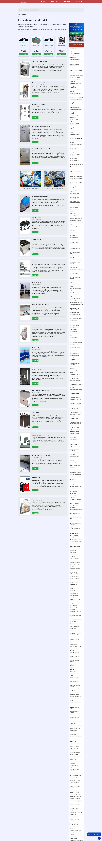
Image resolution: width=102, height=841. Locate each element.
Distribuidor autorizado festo (76, 318)
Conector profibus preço (75, 240)
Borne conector (73, 169)
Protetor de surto (74, 671)
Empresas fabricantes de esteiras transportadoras (75, 423)
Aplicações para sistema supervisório (75, 65)
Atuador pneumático (74, 68)
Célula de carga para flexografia (74, 194)
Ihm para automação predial (76, 486)
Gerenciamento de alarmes (76, 470)
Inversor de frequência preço (76, 544)
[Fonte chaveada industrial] (23, 40)
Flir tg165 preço (73, 442)
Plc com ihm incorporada (75, 623)
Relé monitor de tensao (75, 746)
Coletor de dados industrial (76, 218)
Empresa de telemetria (75, 374)
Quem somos (66, 1)
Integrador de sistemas (75, 521)
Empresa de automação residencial (75, 367)
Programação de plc (74, 641)
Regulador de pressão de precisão (75, 699)
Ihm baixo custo (73, 479)
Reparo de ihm (73, 759)
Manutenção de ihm (74, 576)
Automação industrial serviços (74, 127)
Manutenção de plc (74, 582)
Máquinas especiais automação (74, 596)
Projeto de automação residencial (75, 661)
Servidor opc (72, 790)
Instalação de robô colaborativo (74, 506)
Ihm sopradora (73, 488)
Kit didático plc (73, 552)
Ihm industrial (73, 481)
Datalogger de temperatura (76, 302)
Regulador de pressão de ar (76, 696)
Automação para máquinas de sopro (76, 141)
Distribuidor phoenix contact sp (76, 347)
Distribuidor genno (74, 340)
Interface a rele (73, 530)
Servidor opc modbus (74, 792)
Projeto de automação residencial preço (75, 664)
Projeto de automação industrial (75, 653)
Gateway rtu (72, 467)
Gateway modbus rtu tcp (75, 465)
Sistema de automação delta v (76, 801)
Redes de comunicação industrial (75, 686)
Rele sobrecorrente (74, 754)
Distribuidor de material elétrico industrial (75, 328)
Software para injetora (23, 17)
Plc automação (73, 621)
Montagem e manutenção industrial (75, 616)
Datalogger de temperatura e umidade (76, 305)
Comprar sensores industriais (74, 229)
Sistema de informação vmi (76, 812)
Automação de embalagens (76, 72)
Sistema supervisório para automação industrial (75, 831)
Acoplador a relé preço (75, 51)
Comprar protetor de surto (76, 226)
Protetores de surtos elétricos (74, 674)
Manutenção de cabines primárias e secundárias (75, 569)
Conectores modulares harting (75, 253)
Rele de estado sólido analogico (74, 708)
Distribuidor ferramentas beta (75, 334)
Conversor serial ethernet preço (75, 289)
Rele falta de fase (73, 739)
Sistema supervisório (74, 817)
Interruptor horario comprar (76, 539)
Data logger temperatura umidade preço (75, 299)
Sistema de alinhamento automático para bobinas (75, 795)
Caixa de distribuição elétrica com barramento (76, 179)
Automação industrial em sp (76, 109)
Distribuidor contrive (74, 323)
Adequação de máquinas (75, 53)
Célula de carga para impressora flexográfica (75, 202)
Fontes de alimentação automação (75, 449)
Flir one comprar (73, 439)
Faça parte (79, 1)
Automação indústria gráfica (76, 99)
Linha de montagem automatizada (74, 559)
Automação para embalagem (76, 138)
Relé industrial (73, 741)
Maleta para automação (75, 562)
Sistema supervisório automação (74, 820)
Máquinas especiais (74, 593)
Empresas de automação (75, 397)
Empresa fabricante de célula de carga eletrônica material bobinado (76, 386)
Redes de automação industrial (74, 682)
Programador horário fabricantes (74, 649)
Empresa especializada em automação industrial (75, 377)
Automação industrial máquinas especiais (74, 124)
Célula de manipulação (75, 205)
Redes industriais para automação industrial (75, 693)
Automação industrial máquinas (74, 120)
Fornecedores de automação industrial (76, 459)
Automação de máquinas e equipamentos (75, 86)
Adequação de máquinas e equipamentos (75, 56)
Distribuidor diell (73, 331)
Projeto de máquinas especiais (74, 668)
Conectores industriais (75, 246)
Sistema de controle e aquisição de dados (74, 809)
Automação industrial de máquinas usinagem (75, 106)
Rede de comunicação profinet (74, 678)
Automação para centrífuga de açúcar (76, 131)
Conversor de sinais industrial (74, 274)
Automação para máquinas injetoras (76, 145)
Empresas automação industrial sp (74, 394)
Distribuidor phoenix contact (76, 344)
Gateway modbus (73, 462)
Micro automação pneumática (33, 17)
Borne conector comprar (75, 171)
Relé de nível (72, 723)
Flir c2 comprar (73, 437)
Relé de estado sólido (74, 705)
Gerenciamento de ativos (75, 472)
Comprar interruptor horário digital (76, 223)
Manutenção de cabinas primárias (75, 565)
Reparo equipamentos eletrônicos (75, 762)
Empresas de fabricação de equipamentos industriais (76, 411)
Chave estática (73, 213)
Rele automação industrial (75, 702)
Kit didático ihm (73, 550)
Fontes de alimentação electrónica (75, 453)
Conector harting (73, 235)
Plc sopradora (73, 631)
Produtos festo (73, 637)
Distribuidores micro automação (74, 356)
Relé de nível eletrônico (75, 728)
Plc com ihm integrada (74, 626)
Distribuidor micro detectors (76, 342)
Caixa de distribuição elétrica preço (76, 183)
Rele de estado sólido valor (76, 721)
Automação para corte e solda (75, 135)
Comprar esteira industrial (75, 220)
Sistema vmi (72, 834)
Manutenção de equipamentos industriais (75, 573)
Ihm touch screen (73, 491)
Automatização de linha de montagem (75, 155)
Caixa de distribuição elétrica (76, 176)
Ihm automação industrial (75, 477)
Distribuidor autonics (74, 312)
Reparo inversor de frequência (46, 17)
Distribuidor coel (73, 320)
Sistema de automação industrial (75, 805)
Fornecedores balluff (74, 456)
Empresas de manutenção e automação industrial (76, 415)
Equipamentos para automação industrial (74, 430)
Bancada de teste (73, 158)
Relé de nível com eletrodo (75, 725)
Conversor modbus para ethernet (75, 278)
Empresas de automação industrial (75, 400)
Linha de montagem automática (74, 555)
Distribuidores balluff (74, 351)
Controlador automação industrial (75, 262)
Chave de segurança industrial (74, 210)
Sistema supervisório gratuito (74, 827)
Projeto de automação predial (75, 657)
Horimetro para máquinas (75, 474)
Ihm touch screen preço (75, 493)
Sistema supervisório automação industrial (74, 823)
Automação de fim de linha (75, 77)
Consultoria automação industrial (75, 256)
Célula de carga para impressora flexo (74, 198)
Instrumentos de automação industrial (76, 510)
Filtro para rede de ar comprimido (74, 434)
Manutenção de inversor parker (75, 579)
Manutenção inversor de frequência (75, 587)
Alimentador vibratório (75, 59)
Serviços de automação (75, 780)
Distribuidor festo (74, 337)
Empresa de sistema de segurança (75, 371)
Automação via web (74, 152)
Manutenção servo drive (75, 590)
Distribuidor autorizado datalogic (75, 315)
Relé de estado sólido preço (76, 715)
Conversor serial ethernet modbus (75, 285)
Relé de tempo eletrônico (75, 736)
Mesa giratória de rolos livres (76, 603)
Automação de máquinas (75, 83)
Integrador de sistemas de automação (59, 17)
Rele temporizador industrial (76, 757)
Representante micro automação (74, 770)
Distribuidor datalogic (74, 325)
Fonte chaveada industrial (75, 446)
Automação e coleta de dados (76, 97)
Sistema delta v (73, 814)
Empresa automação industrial (74, 360)
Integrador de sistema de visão (75, 517)
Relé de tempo (73, 734)
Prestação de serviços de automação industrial (75, 634)
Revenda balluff (73, 777)
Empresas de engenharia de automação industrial (76, 407)
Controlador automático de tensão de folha (76, 266)
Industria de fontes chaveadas (74, 496)
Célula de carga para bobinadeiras (74, 186)
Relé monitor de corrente (75, 743)
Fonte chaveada (73, 444)
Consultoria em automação (76, 259)
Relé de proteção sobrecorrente (73, 731)
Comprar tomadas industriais (76, 233)
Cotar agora (23, 54)
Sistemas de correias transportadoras (74, 837)
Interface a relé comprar (75, 533)
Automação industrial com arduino (75, 102)
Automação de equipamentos (76, 75)
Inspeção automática (74, 503)
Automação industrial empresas (74, 112)
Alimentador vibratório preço (76, 62)
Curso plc (72, 292)
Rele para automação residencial (74, 749)
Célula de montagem (74, 207)
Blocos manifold (73, 166)
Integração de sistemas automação (75, 514)
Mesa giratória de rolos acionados (75, 600)
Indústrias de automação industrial (75, 500)
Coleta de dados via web (75, 216)
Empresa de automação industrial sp (75, 364)
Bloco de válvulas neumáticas (76, 164)
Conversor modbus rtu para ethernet (76, 281)
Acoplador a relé (73, 48)
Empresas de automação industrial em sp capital (75, 404)
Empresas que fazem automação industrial (74, 426)
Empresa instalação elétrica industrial (76, 390)
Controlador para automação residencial (76, 270)
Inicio (43, 1)
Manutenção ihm (73, 584)
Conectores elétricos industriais (74, 243)
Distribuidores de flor (74, 353)
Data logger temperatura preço (75, 295)
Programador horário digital (76, 646)
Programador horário (74, 644)
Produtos (53, 1)
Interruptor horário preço (75, 541)
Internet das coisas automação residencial (75, 536)
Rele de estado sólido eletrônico (74, 712)
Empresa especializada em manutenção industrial (75, 381)
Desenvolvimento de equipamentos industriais (75, 309)
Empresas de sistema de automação (75, 419)
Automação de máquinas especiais (75, 90)
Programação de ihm (74, 639)
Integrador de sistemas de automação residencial (75, 527)
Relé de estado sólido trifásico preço (74, 718)
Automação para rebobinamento (73, 149)
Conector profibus (74, 237)
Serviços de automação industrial (75, 783)
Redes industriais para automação (75, 689)
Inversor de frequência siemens (75, 547)
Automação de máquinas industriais (75, 94)
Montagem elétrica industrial (76, 619)
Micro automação (73, 605)
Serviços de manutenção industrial (75, 787)
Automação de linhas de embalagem (75, 80)
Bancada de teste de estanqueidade (74, 161)
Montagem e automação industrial (75, 612)
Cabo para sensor (74, 173)
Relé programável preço (75, 752)
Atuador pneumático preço (76, 70)
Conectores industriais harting (75, 249)
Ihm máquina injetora (74, 484)
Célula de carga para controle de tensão (76, 190)
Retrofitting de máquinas (75, 775)
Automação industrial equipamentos (74, 116)
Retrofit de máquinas (74, 773)
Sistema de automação (75, 798)
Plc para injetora (73, 628)
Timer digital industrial (72, 17)
